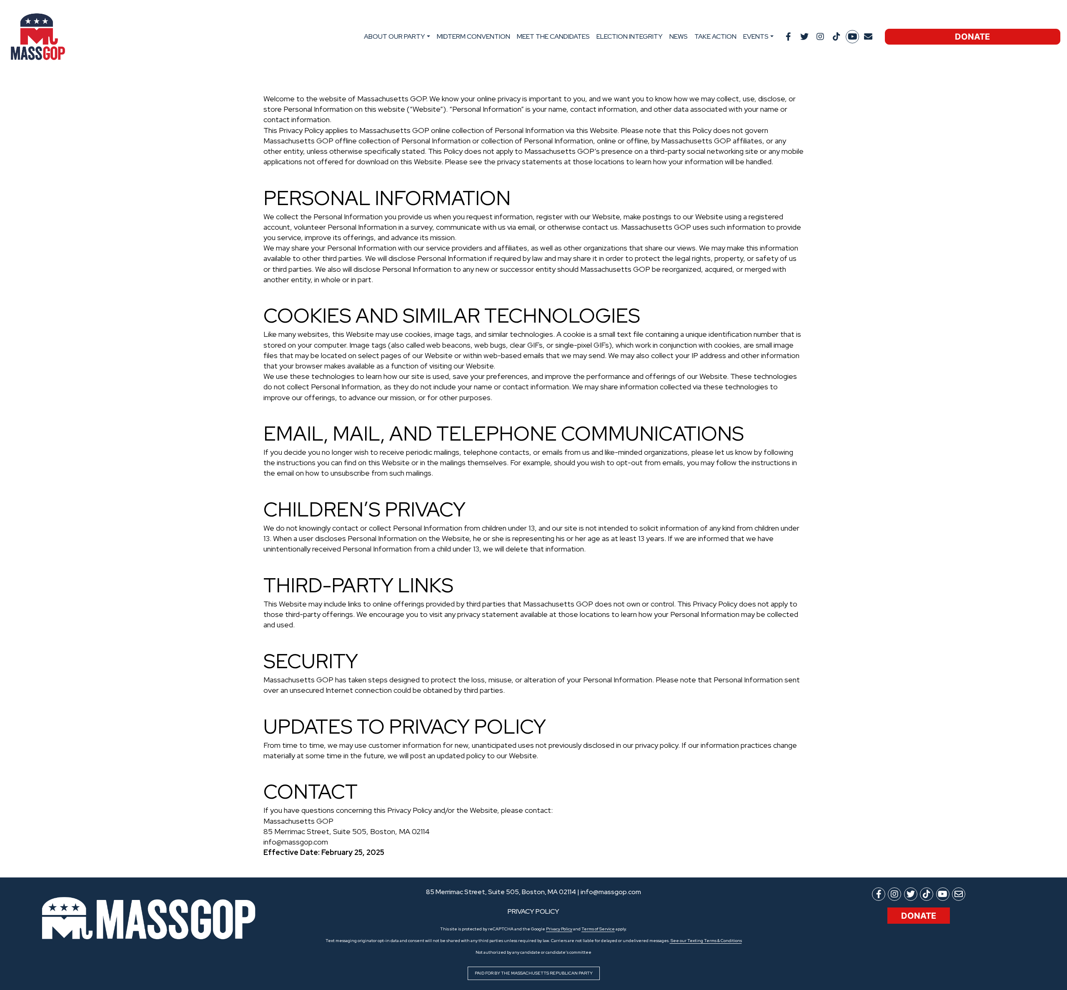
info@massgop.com (611, 891)
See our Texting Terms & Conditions (706, 940)
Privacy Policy (559, 929)
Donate (972, 37)
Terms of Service (598, 929)
